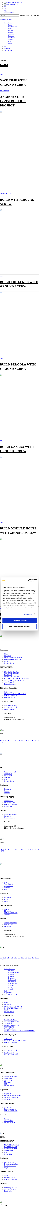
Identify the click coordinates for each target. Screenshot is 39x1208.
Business (7, 793)
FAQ (5, 779)
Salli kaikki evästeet (19, 620)
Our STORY (8, 801)
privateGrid (7, 193)
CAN (2, 742)
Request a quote (9, 818)
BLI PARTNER (9, 1177)
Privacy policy (9, 806)
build (1, 74)
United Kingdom (13, 972)
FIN (12, 740)
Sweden (11, 971)
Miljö (6, 1168)
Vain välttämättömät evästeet (19, 626)
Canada (10, 989)
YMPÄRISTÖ (9, 682)
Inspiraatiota (8, 993)
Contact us (7, 816)
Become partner (9, 802)
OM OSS (7, 1175)
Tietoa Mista (8, 692)
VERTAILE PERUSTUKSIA (14, 680)
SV (1, 740)
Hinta (6, 654)
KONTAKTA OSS (10, 1187)
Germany (11, 976)
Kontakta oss (8, 924)
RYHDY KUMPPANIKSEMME (15, 694)
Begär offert (8, 926)
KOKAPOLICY (9, 697)
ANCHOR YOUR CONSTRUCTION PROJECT (13, 101)
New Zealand (12, 983)
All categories (8, 1099)
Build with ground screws (12, 1095)
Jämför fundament (10, 1166)
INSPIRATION (9, 1162)
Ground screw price (10, 772)
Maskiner (7, 888)
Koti (5, 991)
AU (33, 740)
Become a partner (10, 1109)
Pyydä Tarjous (9, 709)
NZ (29, 740)
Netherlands (12, 980)
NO (4, 740)
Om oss (6, 909)
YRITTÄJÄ (8, 675)
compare (6, 91)
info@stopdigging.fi (10, 705)
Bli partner (7, 911)
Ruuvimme (7, 656)
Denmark (11, 978)
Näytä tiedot (28, 614)
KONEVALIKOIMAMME (13, 659)
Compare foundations (11, 1097)
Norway (11, 974)
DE (19, 740)
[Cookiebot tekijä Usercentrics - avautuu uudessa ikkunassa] (28, 580)
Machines (7, 777)
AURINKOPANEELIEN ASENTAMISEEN (19, 1031)
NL (15, 740)
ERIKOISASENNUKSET (13, 657)
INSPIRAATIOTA (10, 671)
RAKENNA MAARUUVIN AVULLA (17, 678)
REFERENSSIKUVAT (12, 677)
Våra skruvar (8, 884)
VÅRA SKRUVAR (10, 1147)
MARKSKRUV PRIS (11, 1145)
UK (26, 740)
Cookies (7, 915)
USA (37, 740)
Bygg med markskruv (11, 1164)
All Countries (8, 1121)
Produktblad (8, 1154)
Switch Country (9, 969)
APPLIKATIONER (10, 1148)
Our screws (8, 774)
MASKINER (8, 1150)
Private (6, 791)
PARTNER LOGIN (10, 695)
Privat (6, 899)
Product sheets (9, 663)
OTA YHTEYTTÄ (10, 707)
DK (8, 740)
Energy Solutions (9, 684)
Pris (5, 882)
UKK (6, 661)
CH (22, 740)
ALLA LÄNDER (10, 1189)
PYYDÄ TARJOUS (11, 1054)
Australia (11, 985)
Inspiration (7, 789)
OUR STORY (9, 1107)
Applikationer (8, 886)
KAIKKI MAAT (9, 1052)
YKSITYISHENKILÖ (11, 673)
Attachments (8, 775)
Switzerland (12, 982)
